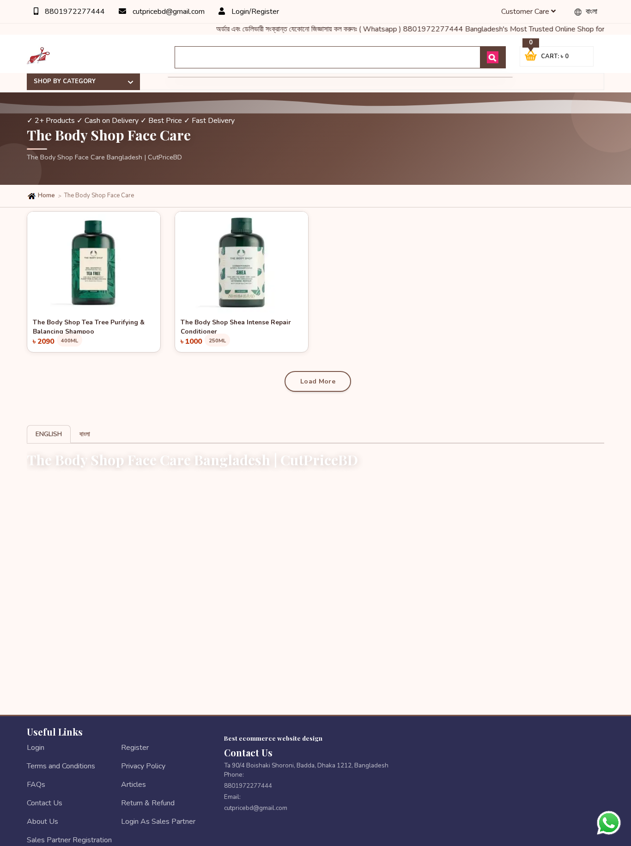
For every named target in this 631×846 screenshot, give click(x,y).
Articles (133, 784)
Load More (317, 381)
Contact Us (44, 803)
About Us (42, 821)
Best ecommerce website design (273, 738)
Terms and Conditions (61, 766)
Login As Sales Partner (158, 821)
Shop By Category (65, 81)
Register (135, 748)
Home (45, 195)
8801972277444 (74, 11)
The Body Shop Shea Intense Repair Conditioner (236, 326)
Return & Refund (148, 803)
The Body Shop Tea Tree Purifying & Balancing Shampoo (89, 326)
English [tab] (49, 434)
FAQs (36, 784)
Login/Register (254, 11)
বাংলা (590, 11)
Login (35, 748)
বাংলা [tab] (84, 434)
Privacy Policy (143, 766)
